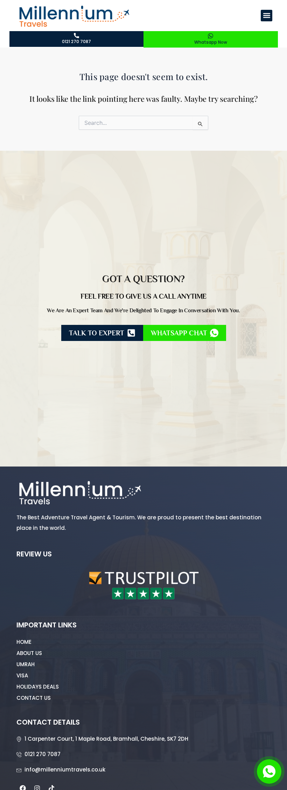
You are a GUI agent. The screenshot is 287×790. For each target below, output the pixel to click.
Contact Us (33, 698)
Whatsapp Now (210, 42)
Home (23, 642)
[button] (266, 15)
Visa (22, 675)
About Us (29, 653)
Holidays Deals (37, 686)
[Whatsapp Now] (211, 36)
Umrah (25, 664)
